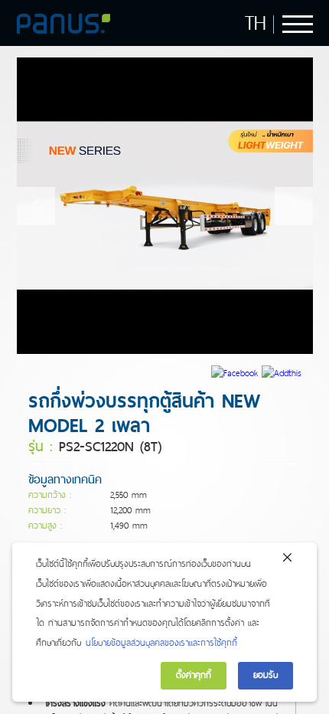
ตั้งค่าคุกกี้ (193, 675)
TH (255, 23)
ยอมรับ (265, 675)
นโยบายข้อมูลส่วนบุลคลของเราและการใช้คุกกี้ (161, 642)
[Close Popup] (287, 561)
